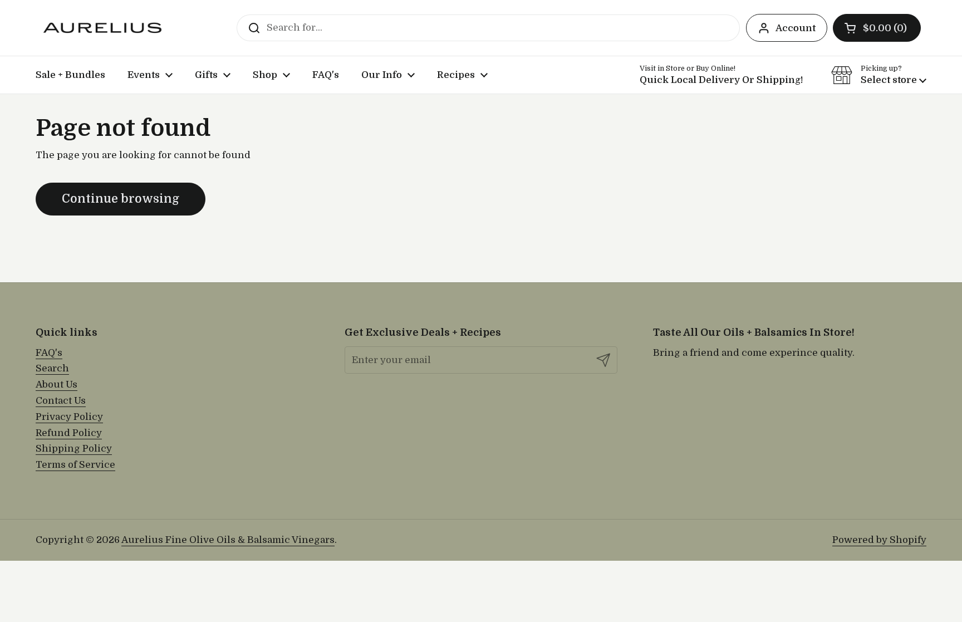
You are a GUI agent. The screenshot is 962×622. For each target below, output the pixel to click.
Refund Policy (69, 433)
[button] (877, 28)
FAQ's (49, 352)
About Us (56, 384)
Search (52, 368)
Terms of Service (75, 464)
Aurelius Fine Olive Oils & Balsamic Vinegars (228, 540)
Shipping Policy (74, 448)
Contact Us (61, 400)
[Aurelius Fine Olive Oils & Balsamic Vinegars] (102, 28)
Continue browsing (120, 198)
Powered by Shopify (879, 540)
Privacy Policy (69, 417)
